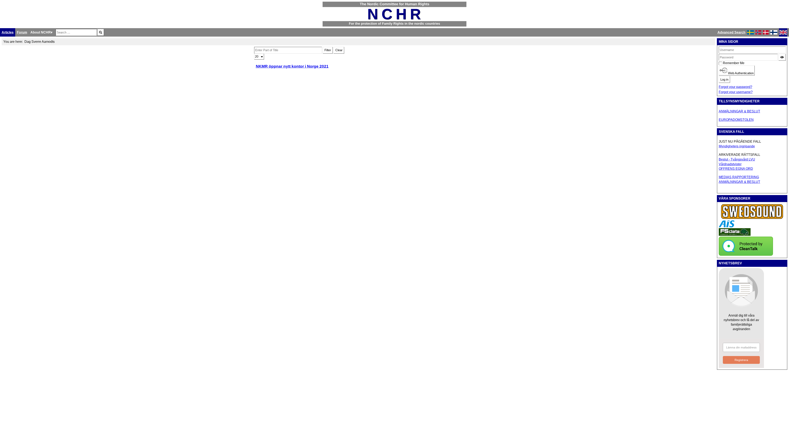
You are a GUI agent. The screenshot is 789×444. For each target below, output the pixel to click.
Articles (8, 32)
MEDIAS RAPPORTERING (739, 177)
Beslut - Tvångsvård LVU (737, 159)
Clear (339, 50)
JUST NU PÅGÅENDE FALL (740, 141)
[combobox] (76, 32)
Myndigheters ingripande (737, 146)
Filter (327, 50)
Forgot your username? (736, 92)
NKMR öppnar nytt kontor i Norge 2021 (292, 66)
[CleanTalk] (746, 254)
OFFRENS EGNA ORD (736, 168)
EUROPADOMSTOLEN (736, 119)
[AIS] (726, 226)
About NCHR (40, 32)
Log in (724, 79)
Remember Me (725, 63)
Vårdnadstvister (730, 164)
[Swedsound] (752, 218)
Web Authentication (740, 73)
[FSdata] (735, 234)
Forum (22, 32)
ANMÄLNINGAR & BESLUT (739, 111)
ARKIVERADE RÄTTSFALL (739, 154)
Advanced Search (731, 32)
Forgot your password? (735, 87)
